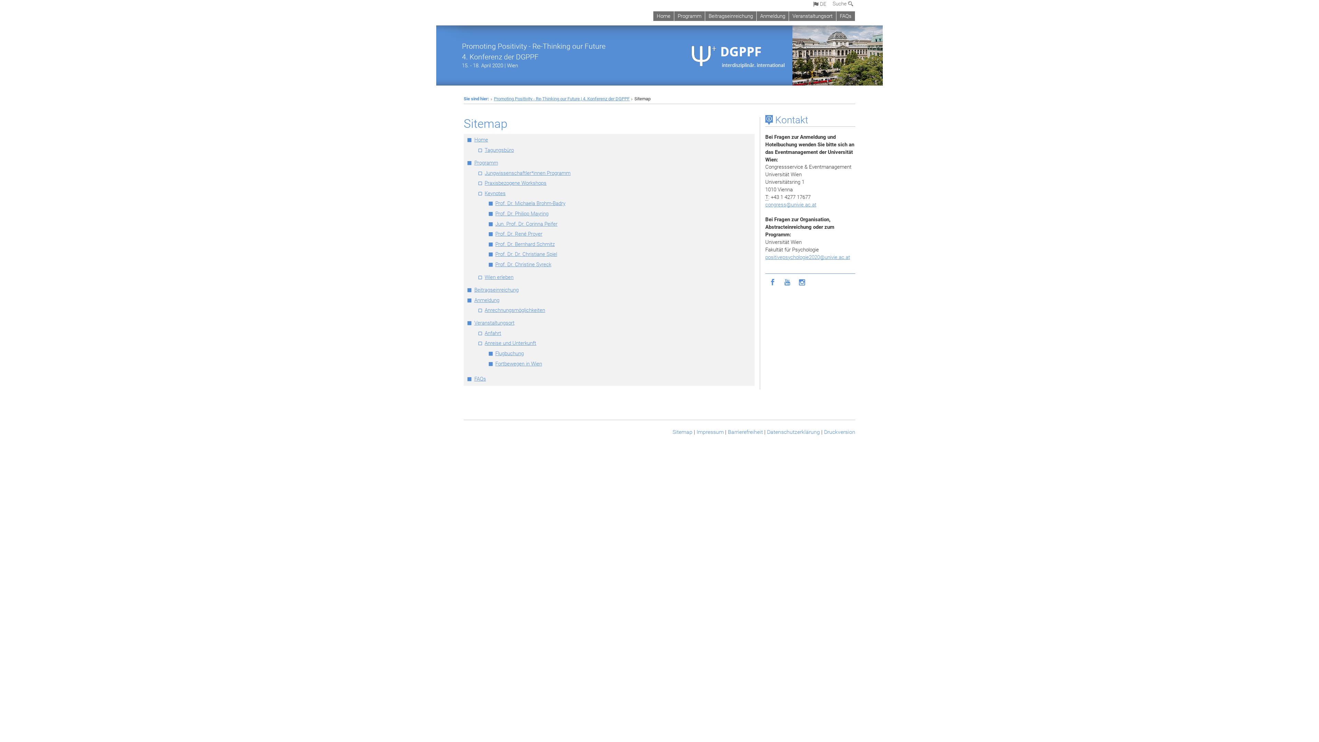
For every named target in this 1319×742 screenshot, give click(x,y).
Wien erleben (499, 277)
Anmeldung (772, 16)
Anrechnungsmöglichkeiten (515, 310)
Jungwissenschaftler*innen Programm (528, 173)
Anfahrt (493, 333)
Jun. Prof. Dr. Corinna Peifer (526, 224)
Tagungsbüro (499, 150)
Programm (689, 16)
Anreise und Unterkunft (510, 343)
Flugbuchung (509, 353)
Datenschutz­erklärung (793, 432)
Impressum (710, 432)
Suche (840, 4)
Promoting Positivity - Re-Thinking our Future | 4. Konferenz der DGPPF (562, 98)
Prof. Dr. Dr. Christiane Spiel (526, 254)
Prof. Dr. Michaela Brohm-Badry (530, 203)
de (822, 4)
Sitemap (682, 432)
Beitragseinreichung (731, 16)
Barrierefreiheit (745, 432)
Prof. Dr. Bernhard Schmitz (525, 244)
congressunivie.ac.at (790, 205)
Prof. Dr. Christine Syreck (523, 264)
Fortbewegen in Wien (518, 364)
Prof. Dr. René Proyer (518, 234)
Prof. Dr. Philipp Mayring (522, 214)
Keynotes (495, 193)
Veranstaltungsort (812, 16)
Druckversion (839, 432)
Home (663, 16)
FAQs (846, 16)
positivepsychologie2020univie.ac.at (807, 257)
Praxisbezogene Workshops (515, 183)
